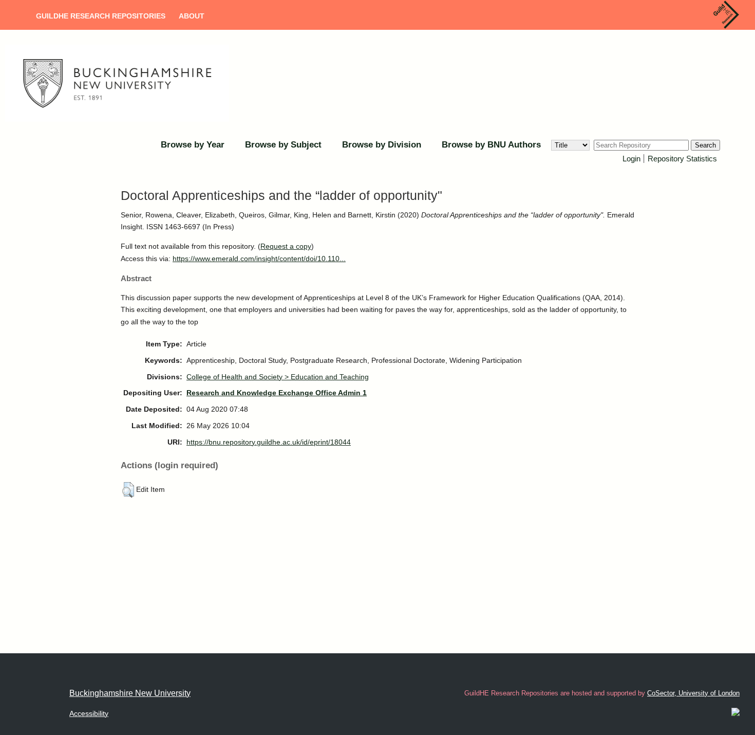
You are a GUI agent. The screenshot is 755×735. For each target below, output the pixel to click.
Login (631, 158)
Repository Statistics (682, 158)
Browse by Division (381, 145)
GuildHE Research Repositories (100, 16)
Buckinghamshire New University (130, 693)
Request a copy (285, 246)
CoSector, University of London (693, 693)
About (191, 16)
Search (705, 145)
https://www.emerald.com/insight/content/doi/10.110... (259, 258)
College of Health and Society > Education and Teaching (277, 377)
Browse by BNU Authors (491, 145)
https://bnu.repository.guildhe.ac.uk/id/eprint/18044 (268, 442)
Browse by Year (192, 145)
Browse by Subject (283, 145)
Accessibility (88, 713)
